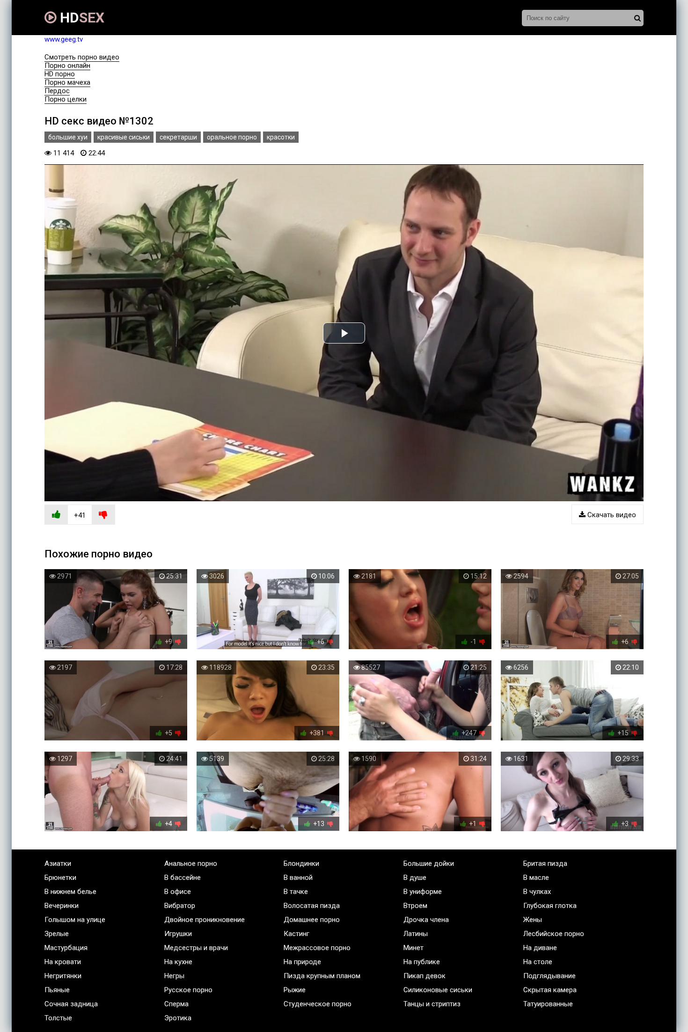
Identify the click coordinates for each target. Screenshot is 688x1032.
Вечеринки (61, 905)
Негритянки (62, 976)
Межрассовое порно (317, 948)
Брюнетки (60, 877)
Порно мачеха (67, 82)
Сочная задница (71, 1004)
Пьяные (57, 990)
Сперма (176, 1004)
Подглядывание (549, 976)
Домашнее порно (312, 919)
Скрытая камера (550, 990)
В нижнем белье (70, 891)
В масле (536, 877)
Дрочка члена (426, 919)
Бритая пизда (545, 863)
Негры (174, 976)
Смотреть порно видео (81, 57)
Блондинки (301, 863)
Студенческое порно (317, 1004)
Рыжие (295, 990)
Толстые (58, 1018)
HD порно (59, 74)
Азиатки (57, 863)
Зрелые (56, 934)
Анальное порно (190, 863)
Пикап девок (424, 976)
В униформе (422, 891)
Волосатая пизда (312, 905)
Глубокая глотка (550, 905)
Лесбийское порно (553, 934)
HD (80, 17)
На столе (537, 962)
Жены (532, 919)
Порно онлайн (67, 65)
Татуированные (548, 1004)
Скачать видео (611, 515)
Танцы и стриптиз (432, 1004)
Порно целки (65, 99)
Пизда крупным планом (322, 976)
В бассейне (182, 877)
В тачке (296, 891)
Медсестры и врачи (196, 948)
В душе (414, 877)
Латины (415, 934)
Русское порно (188, 990)
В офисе (177, 891)
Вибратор (179, 905)
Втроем (415, 905)
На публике (421, 962)
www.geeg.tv (63, 39)
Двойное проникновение (204, 919)
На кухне (178, 962)
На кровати (62, 962)
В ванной (298, 877)
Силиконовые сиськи (437, 990)
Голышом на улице (74, 919)
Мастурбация (66, 948)
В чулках (537, 891)
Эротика (177, 1018)
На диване (540, 948)
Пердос (57, 91)
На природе (302, 962)
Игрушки (178, 934)
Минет (413, 948)
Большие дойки (428, 863)
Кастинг (296, 934)
